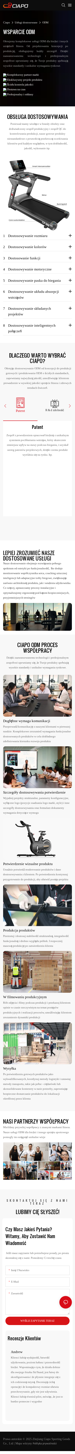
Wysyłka (9, 1068)
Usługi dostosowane (26, 22)
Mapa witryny (23, 1443)
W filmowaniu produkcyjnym (25, 997)
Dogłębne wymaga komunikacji (26, 721)
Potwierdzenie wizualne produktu (28, 864)
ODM (45, 22)
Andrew (16, 1352)
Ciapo (6, 22)
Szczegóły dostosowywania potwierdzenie (34, 792)
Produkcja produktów (19, 930)
